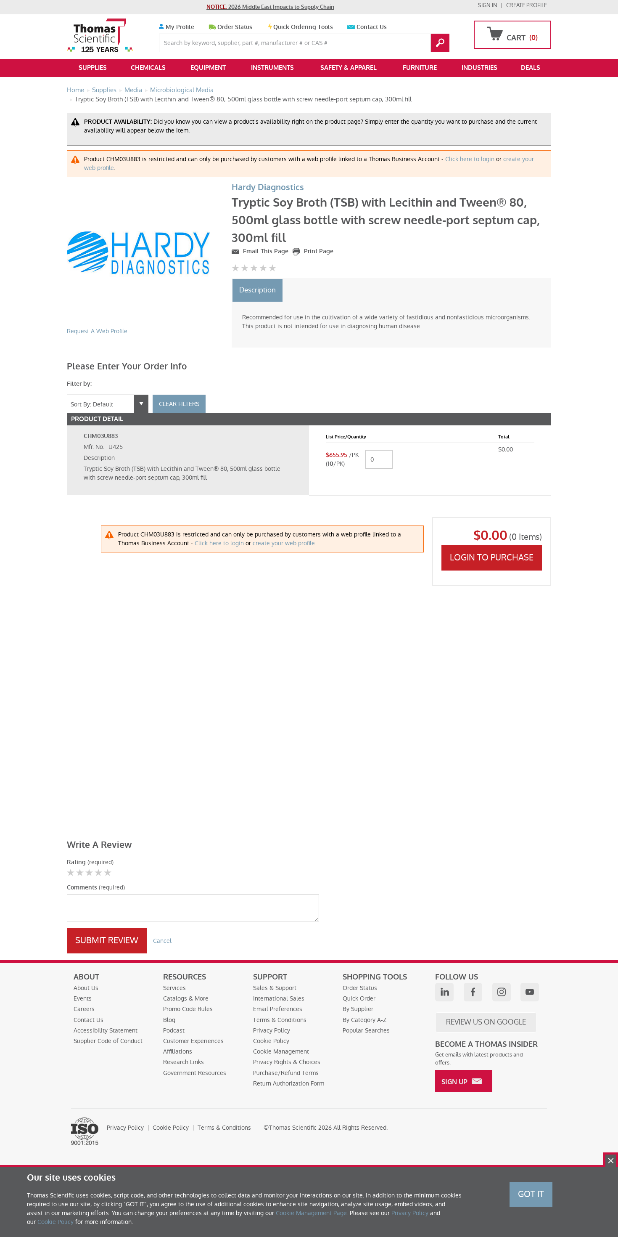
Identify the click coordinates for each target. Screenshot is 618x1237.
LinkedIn (444, 992)
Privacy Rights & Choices (286, 1062)
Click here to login (469, 159)
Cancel (162, 941)
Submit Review (106, 940)
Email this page (264, 251)
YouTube (529, 992)
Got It (531, 1194)
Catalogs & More (186, 998)
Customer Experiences (193, 1041)
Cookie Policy (271, 1041)
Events (83, 998)
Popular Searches (366, 1030)
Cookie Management (281, 1051)
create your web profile (284, 543)
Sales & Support (274, 988)
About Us (86, 988)
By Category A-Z (364, 1020)
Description (257, 290)
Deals (530, 68)
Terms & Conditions (279, 1020)
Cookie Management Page (311, 1213)
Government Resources (194, 1073)
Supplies (93, 68)
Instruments (272, 68)
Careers (84, 1009)
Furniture (420, 68)
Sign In (487, 5)
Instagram (501, 992)
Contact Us (372, 27)
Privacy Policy (271, 1030)
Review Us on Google (486, 1022)
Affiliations (177, 1051)
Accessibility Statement (105, 1030)
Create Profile (526, 5)
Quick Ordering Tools (303, 27)
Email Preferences (277, 1009)
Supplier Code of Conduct (108, 1041)
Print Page (317, 251)
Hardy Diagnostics (268, 187)
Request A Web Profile (97, 331)
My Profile (179, 27)
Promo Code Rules (188, 1009)
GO (440, 43)
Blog (169, 1020)
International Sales (278, 998)
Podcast (174, 1030)
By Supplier (358, 1009)
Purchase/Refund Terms (286, 1073)
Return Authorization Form (288, 1083)
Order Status (234, 27)
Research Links (183, 1062)
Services (174, 988)
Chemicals (148, 68)
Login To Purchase (491, 557)
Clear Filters (179, 404)
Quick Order (359, 998)
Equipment (208, 68)
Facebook (473, 992)
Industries (479, 68)
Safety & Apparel (348, 68)
